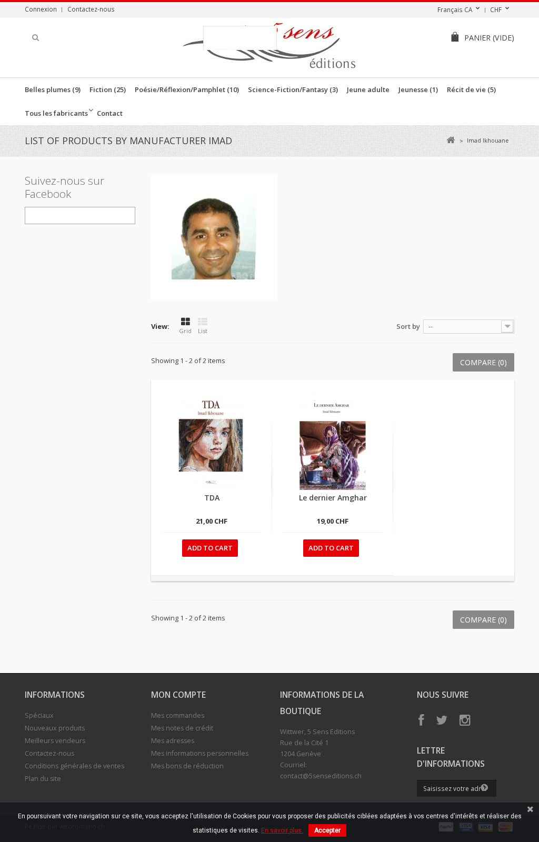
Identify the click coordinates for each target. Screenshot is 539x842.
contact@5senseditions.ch (321, 775)
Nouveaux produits (55, 728)
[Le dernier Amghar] (333, 440)
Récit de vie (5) (471, 89)
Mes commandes (177, 715)
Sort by (408, 326)
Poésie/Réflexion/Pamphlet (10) (187, 89)
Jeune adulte (368, 89)
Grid (185, 331)
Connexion (41, 9)
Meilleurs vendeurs (55, 740)
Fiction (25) (107, 89)
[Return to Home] (450, 140)
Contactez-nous (91, 9)
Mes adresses (172, 740)
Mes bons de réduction (187, 765)
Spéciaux (39, 715)
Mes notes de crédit (182, 728)
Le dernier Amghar (333, 498)
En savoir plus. (282, 830)
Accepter (327, 830)
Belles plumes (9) (53, 89)
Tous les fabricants (56, 113)
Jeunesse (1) (418, 89)
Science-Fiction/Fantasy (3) (293, 89)
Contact (110, 113)
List (202, 331)
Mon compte (178, 694)
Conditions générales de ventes (74, 765)
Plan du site (43, 778)
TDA (211, 498)
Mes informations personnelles (199, 753)
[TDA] (212, 440)
